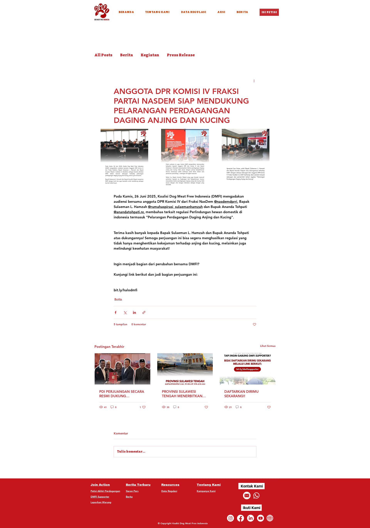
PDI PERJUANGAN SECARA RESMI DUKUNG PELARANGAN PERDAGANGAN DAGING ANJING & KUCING (121, 393)
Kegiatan (150, 55)
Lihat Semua (268, 346)
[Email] (247, 495)
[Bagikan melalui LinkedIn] (134, 312)
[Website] (270, 518)
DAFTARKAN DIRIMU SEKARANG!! (241, 393)
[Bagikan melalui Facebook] (115, 312)
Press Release (181, 55)
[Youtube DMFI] (260, 518)
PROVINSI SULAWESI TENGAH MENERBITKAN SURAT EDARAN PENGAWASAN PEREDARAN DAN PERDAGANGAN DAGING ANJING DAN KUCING (183, 393)
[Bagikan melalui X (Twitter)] (125, 312)
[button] (221, 12)
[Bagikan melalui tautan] (144, 312)
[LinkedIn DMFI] (250, 518)
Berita (126, 55)
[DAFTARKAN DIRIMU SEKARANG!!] (247, 368)
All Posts (103, 55)
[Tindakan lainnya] (254, 80)
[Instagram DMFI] (230, 518)
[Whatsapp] (256, 495)
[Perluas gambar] (124, 158)
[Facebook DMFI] (240, 518)
